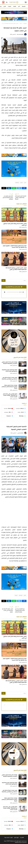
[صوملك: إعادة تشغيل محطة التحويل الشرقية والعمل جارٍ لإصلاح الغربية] (22, 387)
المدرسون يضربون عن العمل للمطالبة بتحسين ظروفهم (8, 197)
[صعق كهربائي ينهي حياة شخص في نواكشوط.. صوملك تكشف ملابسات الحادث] (22, 395)
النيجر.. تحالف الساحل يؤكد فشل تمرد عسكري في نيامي (15, 224)
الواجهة (17, 182)
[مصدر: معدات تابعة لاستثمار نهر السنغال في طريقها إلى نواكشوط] (22, 379)
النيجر (21, 182)
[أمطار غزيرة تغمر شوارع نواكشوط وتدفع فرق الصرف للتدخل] (22, 371)
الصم (25, 595)
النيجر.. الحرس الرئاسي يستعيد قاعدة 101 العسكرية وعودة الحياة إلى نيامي (16, 268)
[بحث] (7, 2)
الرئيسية (23, 6)
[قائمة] (26, 2)
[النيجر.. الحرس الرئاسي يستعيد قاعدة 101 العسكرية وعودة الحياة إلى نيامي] (14, 259)
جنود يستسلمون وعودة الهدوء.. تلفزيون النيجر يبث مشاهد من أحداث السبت (15, 246)
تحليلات (9, 6)
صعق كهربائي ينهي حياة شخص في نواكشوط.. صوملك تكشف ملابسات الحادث (10, 395)
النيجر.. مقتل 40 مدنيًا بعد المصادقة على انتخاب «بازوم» (7, 610)
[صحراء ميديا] (14, 2)
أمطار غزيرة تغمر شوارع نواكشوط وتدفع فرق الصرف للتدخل (9, 370)
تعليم (16, 595)
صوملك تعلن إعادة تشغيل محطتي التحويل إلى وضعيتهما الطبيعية (9, 362)
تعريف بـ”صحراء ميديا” (8, 837)
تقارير (5, 6)
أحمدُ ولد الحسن (20, 433)
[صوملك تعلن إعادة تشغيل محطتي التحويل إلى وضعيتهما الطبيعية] (22, 364)
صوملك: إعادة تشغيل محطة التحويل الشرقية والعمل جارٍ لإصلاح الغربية (9, 386)
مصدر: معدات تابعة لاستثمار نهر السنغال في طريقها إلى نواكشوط (9, 378)
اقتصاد (14, 6)
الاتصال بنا (22, 837)
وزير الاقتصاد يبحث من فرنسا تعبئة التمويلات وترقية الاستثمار (20, 610)
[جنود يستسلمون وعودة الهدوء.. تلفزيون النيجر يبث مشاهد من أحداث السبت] (14, 237)
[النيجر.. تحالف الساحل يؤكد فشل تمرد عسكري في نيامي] (14, 215)
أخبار (19, 6)
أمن (25, 182)
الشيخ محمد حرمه (20, 34)
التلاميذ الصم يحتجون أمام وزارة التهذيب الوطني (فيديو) (20, 197)
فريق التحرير (16, 837)
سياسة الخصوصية (18, 842)
